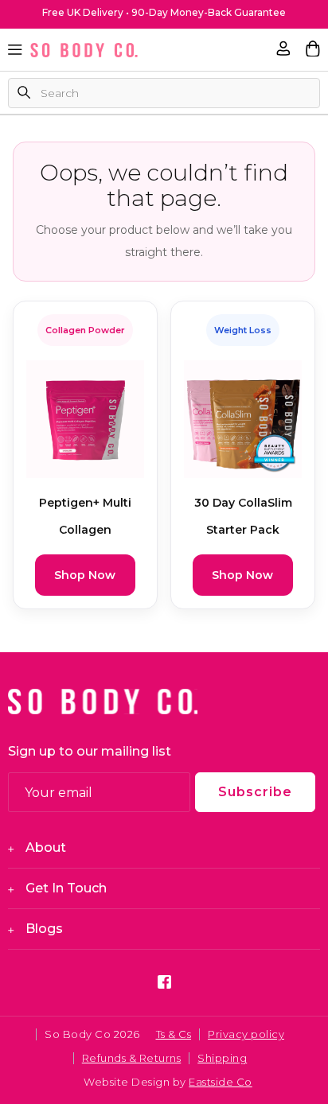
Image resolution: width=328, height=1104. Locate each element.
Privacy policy (246, 1034)
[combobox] (164, 93)
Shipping (222, 1058)
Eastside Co (220, 1081)
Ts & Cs (174, 1034)
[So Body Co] (84, 50)
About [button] (45, 847)
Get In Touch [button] (66, 888)
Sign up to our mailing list (89, 751)
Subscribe (255, 791)
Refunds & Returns (132, 1058)
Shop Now (84, 575)
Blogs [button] (44, 928)
